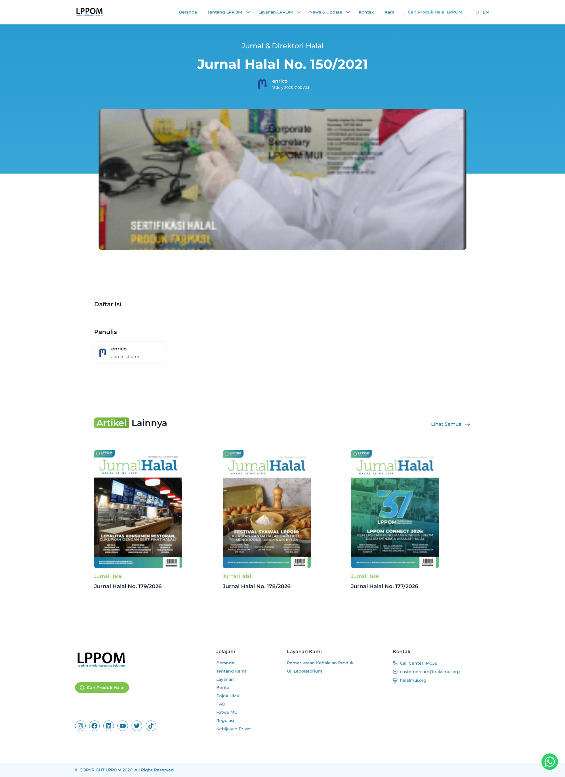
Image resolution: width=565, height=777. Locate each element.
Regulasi (225, 720)
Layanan (225, 679)
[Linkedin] (108, 726)
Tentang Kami (231, 671)
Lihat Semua (446, 424)
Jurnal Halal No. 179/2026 (128, 586)
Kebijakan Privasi (234, 728)
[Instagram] (80, 726)
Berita (222, 687)
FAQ (220, 704)
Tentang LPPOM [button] (225, 12)
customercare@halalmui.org (430, 671)
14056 (431, 663)
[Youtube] (122, 726)
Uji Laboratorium (304, 671)
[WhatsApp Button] (549, 761)
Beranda (188, 12)
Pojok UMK (228, 695)
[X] (137, 726)
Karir (390, 12)
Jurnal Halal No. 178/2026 (256, 586)
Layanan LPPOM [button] (276, 12)
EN (486, 12)
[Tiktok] (151, 726)
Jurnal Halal (108, 576)
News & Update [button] (326, 12)
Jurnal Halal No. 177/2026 (384, 586)
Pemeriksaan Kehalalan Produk (320, 662)
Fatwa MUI (227, 712)
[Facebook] (94, 726)
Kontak (366, 12)
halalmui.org (413, 680)
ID (476, 12)
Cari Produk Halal (105, 687)
